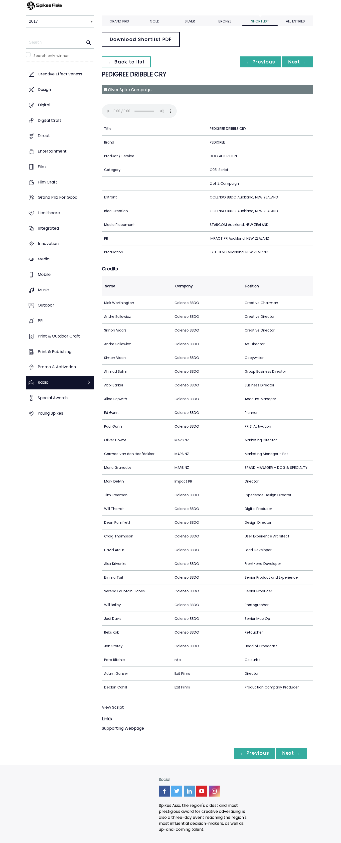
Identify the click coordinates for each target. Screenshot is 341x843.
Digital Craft (49, 120)
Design (44, 90)
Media (43, 259)
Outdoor (46, 305)
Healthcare (49, 213)
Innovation (48, 244)
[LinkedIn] (189, 791)
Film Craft (47, 182)
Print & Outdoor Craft (59, 336)
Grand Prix (119, 21)
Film (42, 166)
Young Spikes (50, 413)
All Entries (295, 21)
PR (40, 321)
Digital (44, 105)
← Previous (260, 62)
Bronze (224, 21)
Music (43, 290)
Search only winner (51, 55)
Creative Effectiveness (60, 74)
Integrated (48, 228)
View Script (113, 707)
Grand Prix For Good (57, 197)
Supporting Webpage (123, 728)
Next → (297, 62)
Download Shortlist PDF (141, 39)
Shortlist (260, 21)
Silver (190, 21)
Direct (44, 136)
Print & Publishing (54, 351)
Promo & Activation (57, 367)
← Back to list (126, 62)
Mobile (44, 274)
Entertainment (52, 151)
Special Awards (53, 398)
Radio (43, 382)
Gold (155, 21)
